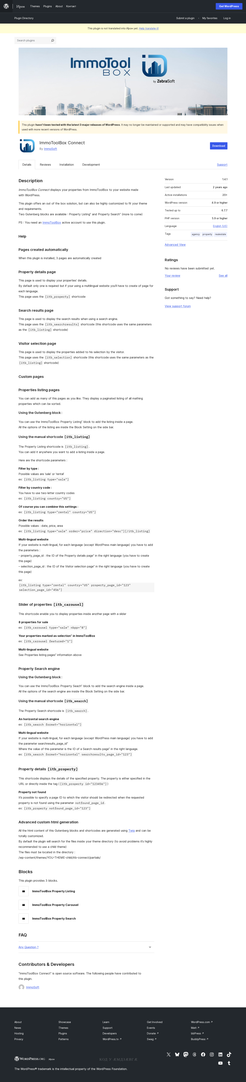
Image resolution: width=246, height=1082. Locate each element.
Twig (131, 830)
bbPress (197, 1033)
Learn (106, 1022)
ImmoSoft (50, 149)
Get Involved (154, 1022)
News (17, 1027)
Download (218, 145)
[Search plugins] (52, 40)
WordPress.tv (112, 1039)
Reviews (45, 164)
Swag (152, 1039)
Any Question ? (29, 947)
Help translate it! (149, 28)
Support (222, 164)
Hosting (19, 1033)
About (18, 1022)
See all (223, 275)
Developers (110, 1033)
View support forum (178, 306)
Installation (66, 164)
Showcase (65, 1022)
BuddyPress (200, 1039)
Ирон (52, 1059)
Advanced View (175, 244)
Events (151, 1027)
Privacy (18, 1039)
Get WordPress (229, 6)
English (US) (220, 226)
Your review (172, 275)
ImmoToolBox (52, 222)
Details (26, 164)
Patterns (64, 1039)
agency (196, 234)
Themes (63, 1027)
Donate (153, 1033)
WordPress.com (202, 1022)
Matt (195, 1027)
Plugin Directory (23, 18)
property (207, 234)
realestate (220, 234)
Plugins (63, 1033)
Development (91, 164)
